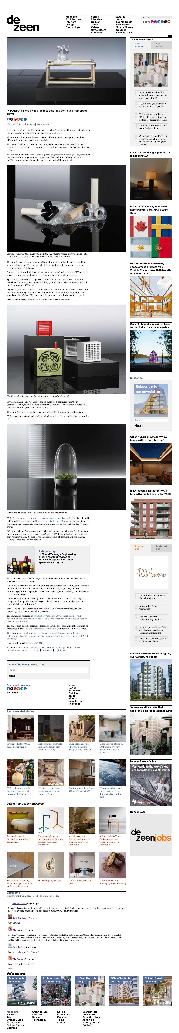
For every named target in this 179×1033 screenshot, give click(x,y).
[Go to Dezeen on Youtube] (169, 22)
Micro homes (13, 650)
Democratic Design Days (67, 154)
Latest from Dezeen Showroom (25, 803)
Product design (37, 647)
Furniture (23, 647)
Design (70, 24)
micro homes (55, 132)
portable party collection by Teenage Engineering (56, 615)
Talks (94, 24)
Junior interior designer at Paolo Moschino (152, 596)
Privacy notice (91, 1022)
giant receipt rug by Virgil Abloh (48, 633)
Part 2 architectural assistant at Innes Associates (153, 640)
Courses (121, 30)
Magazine (72, 16)
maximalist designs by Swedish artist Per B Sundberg (33, 618)
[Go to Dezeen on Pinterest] (152, 22)
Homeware (47, 650)
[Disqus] (66, 934)
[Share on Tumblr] (25, 119)
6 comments (43, 124)
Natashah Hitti (14, 124)
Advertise (88, 1020)
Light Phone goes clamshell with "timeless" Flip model (152, 105)
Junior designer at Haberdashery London (150, 618)
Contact (87, 1025)
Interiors (71, 22)
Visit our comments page (19, 895)
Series (95, 16)
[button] (170, 35)
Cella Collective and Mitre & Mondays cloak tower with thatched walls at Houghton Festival (153, 140)
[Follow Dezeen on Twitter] (165, 22)
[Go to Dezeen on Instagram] (155, 22)
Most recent (159, 44)
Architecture (74, 19)
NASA (68, 144)
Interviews (97, 19)
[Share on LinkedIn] (22, 119)
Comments (88, 1014)
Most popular (139, 44)
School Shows (124, 27)
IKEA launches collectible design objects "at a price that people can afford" (153, 95)
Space (77, 647)
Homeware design (56, 647)
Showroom (122, 24)
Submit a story (91, 1017)
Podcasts (97, 32)
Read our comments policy (46, 895)
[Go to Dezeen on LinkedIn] (159, 22)
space (15, 132)
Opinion (95, 22)
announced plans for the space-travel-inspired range (43, 518)
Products (26, 650)
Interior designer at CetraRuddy (148, 607)
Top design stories (141, 39)
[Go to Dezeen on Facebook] (162, 22)
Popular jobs (139, 547)
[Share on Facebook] (8, 119)
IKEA (10, 130)
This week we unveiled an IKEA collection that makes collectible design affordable (153, 117)
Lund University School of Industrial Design (57, 521)
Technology (73, 27)
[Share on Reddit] (18, 119)
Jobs (119, 19)
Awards (120, 16)
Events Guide (124, 22)
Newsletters (98, 30)
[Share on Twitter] (12, 119)
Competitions (124, 32)
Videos (95, 27)
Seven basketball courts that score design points (153, 127)
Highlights (60, 650)
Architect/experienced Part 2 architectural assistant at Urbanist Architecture (153, 630)
